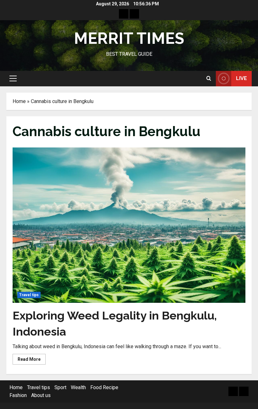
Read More (32, 360)
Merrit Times (129, 38)
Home (19, 101)
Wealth (78, 387)
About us (41, 395)
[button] (13, 78)
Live (241, 78)
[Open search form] (208, 78)
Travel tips (29, 295)
